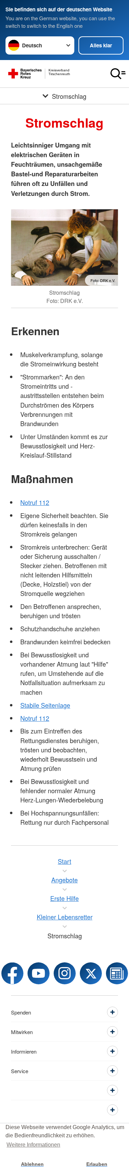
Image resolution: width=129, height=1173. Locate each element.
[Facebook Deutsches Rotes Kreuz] (12, 973)
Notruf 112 (34, 502)
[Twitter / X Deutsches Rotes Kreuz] (91, 973)
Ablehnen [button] (32, 1164)
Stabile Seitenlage (45, 705)
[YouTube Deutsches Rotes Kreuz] (39, 973)
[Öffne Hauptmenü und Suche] (118, 74)
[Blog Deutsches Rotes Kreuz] (117, 973)
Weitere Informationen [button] (33, 1145)
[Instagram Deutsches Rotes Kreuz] (65, 973)
